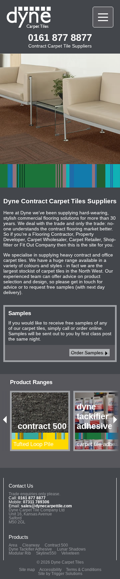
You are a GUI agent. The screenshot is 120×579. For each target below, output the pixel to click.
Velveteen (70, 553)
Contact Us (21, 486)
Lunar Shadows (71, 549)
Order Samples (87, 352)
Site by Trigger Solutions (60, 574)
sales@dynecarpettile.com (46, 506)
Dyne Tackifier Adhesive (30, 549)
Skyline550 (46, 553)
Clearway (31, 545)
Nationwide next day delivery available (56, 84)
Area (13, 545)
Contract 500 (56, 545)
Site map (27, 570)
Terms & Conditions (83, 570)
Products (18, 537)
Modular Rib (20, 553)
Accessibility (50, 570)
